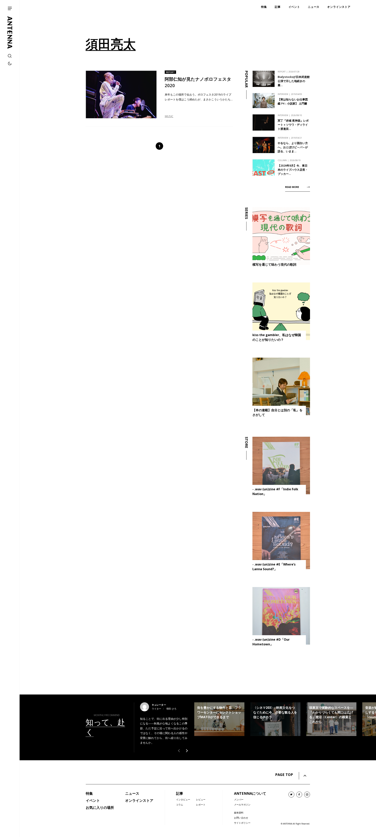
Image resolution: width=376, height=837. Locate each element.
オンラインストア (139, 800)
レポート (200, 804)
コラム (179, 804)
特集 (89, 793)
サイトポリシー (242, 822)
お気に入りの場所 (100, 807)
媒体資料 (238, 812)
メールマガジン (242, 804)
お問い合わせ (241, 817)
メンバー (238, 799)
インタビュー (183, 799)
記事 (179, 793)
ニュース (132, 793)
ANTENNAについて (250, 793)
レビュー (200, 799)
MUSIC (169, 116)
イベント (93, 800)
